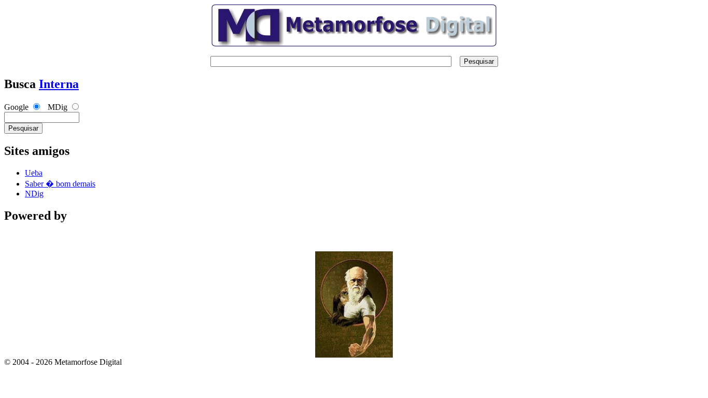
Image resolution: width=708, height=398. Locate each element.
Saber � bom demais (60, 183)
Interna (59, 84)
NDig (34, 193)
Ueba (34, 172)
